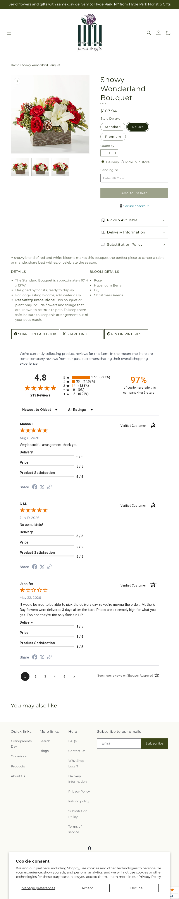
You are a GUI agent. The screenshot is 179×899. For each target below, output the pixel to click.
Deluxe (138, 127)
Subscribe (155, 743)
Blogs (44, 751)
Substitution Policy (77, 813)
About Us (18, 776)
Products (18, 766)
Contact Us (76, 751)
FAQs (72, 741)
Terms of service (75, 829)
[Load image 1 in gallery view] (20, 167)
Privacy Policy (150, 877)
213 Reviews (45, 395)
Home (15, 65)
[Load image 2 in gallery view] (40, 167)
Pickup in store (137, 162)
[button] (9, 33)
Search (45, 741)
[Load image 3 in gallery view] (60, 167)
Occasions (19, 756)
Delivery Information (77, 779)
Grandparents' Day (21, 743)
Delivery (113, 162)
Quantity (107, 146)
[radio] (89, 377)
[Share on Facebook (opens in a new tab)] (34, 487)
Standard (113, 127)
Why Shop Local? (76, 763)
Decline (136, 888)
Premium (113, 137)
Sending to (115, 170)
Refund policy (78, 801)
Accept (87, 888)
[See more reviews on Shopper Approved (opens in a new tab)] (49, 487)
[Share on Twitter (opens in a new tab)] (42, 487)
